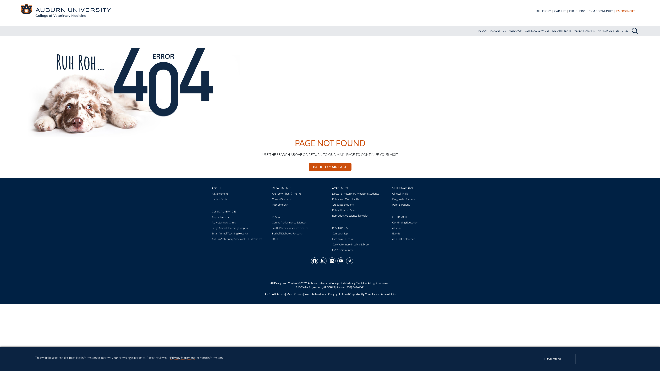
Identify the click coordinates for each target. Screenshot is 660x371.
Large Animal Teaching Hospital (230, 228)
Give (625, 30)
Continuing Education (405, 222)
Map (289, 294)
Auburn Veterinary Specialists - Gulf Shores (237, 239)
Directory (543, 11)
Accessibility (388, 294)
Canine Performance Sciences (289, 222)
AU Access (278, 294)
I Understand (552, 359)
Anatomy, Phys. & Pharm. (286, 193)
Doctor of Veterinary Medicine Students (355, 193)
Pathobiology (280, 204)
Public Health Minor (344, 210)
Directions (577, 11)
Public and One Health (345, 199)
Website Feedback (315, 294)
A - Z (267, 294)
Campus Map (340, 233)
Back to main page (330, 167)
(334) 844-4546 (355, 287)
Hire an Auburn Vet (343, 239)
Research (515, 30)
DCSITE (276, 239)
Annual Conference (403, 239)
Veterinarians (584, 30)
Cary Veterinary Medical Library (351, 244)
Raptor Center (608, 30)
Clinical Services (537, 30)
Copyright (334, 294)
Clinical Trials (400, 193)
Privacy (298, 294)
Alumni (396, 228)
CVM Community (601, 11)
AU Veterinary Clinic (224, 222)
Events (396, 233)
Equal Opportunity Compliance (360, 294)
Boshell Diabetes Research (287, 233)
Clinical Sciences (281, 199)
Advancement (220, 193)
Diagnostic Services (403, 199)
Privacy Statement (182, 357)
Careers (560, 11)
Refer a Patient (401, 204)
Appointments (220, 217)
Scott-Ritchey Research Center (290, 228)
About (482, 30)
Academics (498, 30)
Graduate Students (343, 204)
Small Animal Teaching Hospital (230, 233)
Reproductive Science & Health (350, 215)
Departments (561, 30)
